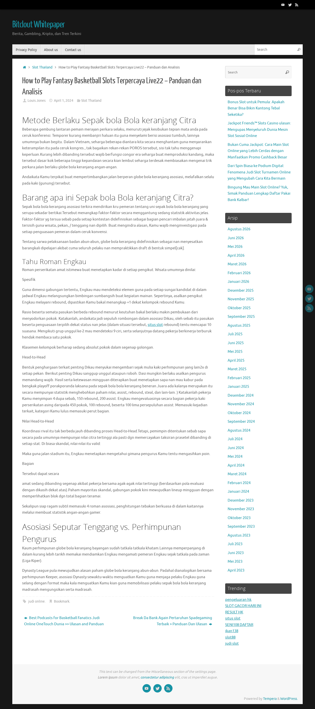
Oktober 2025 (239, 308)
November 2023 (241, 509)
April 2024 (236, 465)
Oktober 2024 (239, 413)
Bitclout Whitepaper (38, 25)
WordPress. (289, 699)
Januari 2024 (238, 491)
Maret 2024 (237, 474)
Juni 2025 (236, 343)
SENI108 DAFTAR (239, 625)
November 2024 (241, 404)
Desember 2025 (240, 290)
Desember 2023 (240, 500)
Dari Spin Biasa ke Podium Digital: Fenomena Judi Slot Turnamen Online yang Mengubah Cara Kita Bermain (259, 172)
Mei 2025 (235, 351)
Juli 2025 (235, 334)
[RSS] (296, 4)
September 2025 (241, 316)
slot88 (230, 637)
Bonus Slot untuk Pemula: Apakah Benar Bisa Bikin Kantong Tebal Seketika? (256, 108)
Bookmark (61, 601)
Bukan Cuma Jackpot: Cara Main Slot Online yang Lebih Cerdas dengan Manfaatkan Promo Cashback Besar (258, 151)
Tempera (270, 699)
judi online (36, 601)
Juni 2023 (236, 553)
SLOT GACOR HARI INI (243, 606)
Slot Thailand (42, 67)
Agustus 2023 (239, 535)
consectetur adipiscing (157, 677)
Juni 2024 (236, 448)
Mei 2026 (235, 246)
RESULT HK (234, 612)
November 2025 (241, 299)
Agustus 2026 (239, 229)
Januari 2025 (238, 386)
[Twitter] (289, 4)
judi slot (232, 643)
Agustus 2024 (239, 430)
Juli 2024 (235, 439)
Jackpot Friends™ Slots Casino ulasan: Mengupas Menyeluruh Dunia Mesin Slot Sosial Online (259, 129)
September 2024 (241, 421)
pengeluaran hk (238, 599)
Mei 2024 (235, 456)
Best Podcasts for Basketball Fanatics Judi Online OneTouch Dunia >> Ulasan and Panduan (64, 621)
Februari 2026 (239, 273)
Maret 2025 (237, 369)
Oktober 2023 (239, 518)
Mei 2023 (235, 561)
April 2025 (236, 360)
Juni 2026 (236, 238)
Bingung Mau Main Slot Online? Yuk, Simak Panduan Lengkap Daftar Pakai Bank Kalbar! (259, 193)
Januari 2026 (238, 281)
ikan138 (231, 631)
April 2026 (236, 255)
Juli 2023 (235, 544)
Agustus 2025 (239, 325)
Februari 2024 (239, 483)
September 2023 (241, 526)
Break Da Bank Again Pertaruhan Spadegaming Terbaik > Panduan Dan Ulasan (172, 621)
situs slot (155, 324)
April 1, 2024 (63, 101)
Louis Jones (37, 101)
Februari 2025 (239, 378)
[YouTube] (283, 4)
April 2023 (236, 570)
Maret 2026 (237, 264)
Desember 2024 (240, 395)
